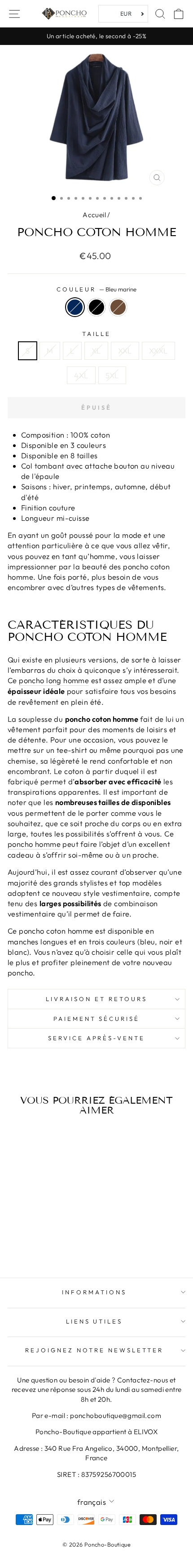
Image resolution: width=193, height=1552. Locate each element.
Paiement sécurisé (96, 1018)
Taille (96, 333)
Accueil (94, 214)
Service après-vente (96, 1038)
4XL (81, 375)
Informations (94, 1292)
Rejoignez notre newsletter (94, 1350)
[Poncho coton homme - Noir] (41, 1235)
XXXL (158, 350)
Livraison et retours (96, 998)
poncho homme (34, 844)
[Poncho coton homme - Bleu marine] (31, 1235)
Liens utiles (94, 1321)
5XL (112, 375)
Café (118, 307)
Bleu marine (75, 307)
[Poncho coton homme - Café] (51, 1235)
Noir (96, 307)
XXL (125, 350)
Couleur (97, 289)
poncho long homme (54, 680)
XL (96, 350)
